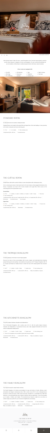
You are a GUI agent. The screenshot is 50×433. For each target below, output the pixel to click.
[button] (2, 95)
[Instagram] (4, 55)
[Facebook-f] (1, 55)
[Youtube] (6, 55)
